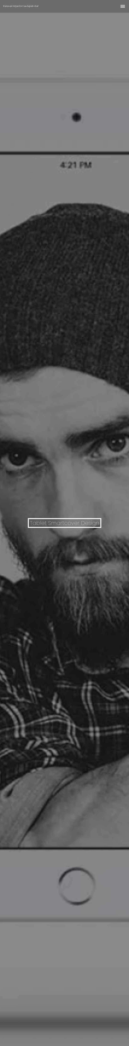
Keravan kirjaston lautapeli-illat (21, 6)
